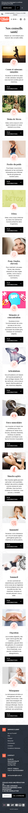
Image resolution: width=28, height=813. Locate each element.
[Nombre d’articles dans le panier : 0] (24, 19)
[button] (15, 19)
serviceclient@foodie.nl (15, 775)
